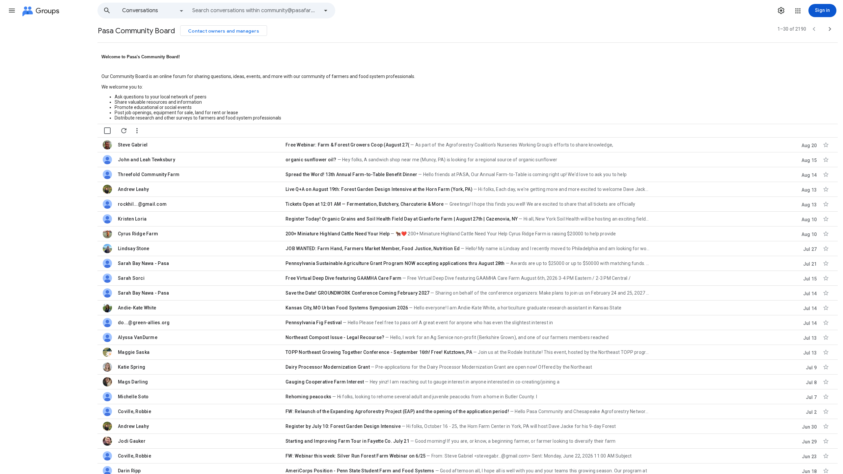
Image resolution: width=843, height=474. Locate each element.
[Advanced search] (325, 10)
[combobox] (255, 10)
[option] (153, 10)
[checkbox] (107, 130)
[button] (12, 10)
